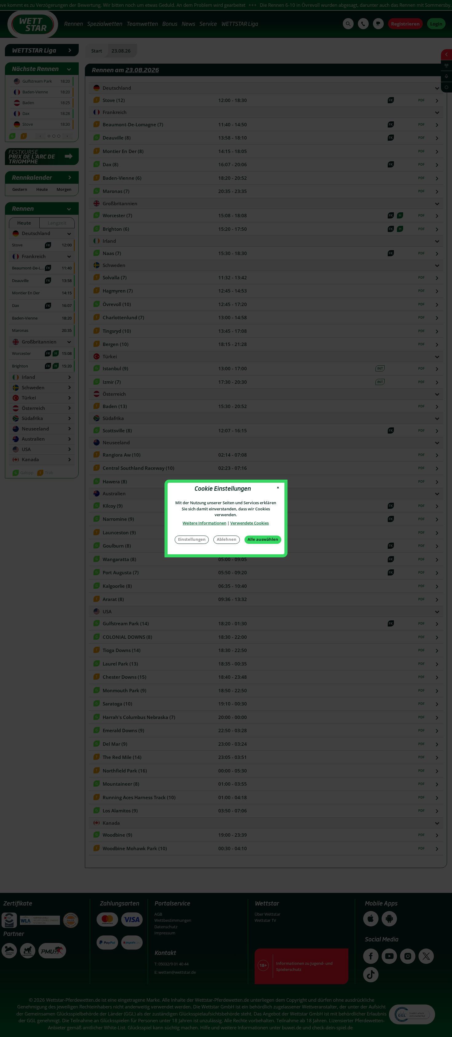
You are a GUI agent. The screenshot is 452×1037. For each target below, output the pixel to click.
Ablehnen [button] (226, 539)
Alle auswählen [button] (263, 539)
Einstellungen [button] (192, 539)
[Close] (278, 487)
